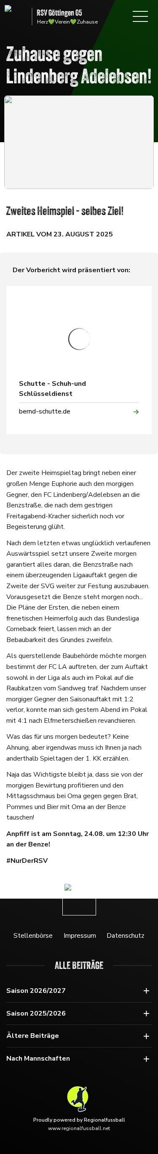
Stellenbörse (33, 935)
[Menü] (140, 16)
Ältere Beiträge (32, 1035)
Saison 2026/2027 (36, 990)
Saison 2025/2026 (36, 1013)
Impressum (80, 935)
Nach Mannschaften (38, 1058)
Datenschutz (126, 935)
